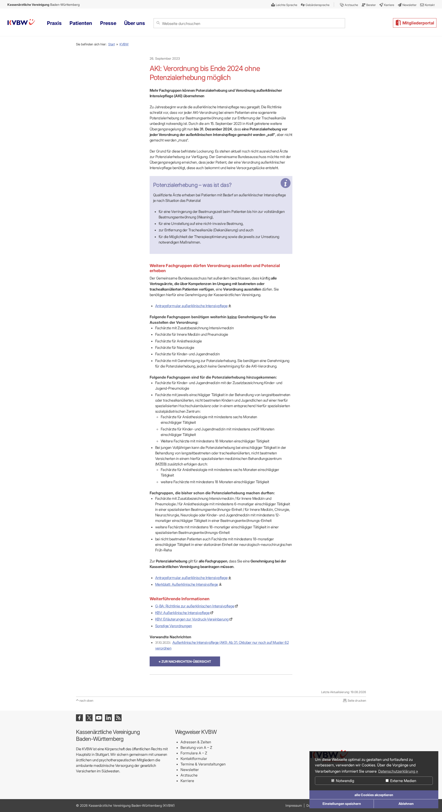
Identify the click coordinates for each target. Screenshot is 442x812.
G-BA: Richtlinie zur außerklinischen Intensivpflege (194, 606)
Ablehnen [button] (406, 804)
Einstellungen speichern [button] (342, 804)
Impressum (293, 805)
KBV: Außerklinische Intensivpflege (182, 612)
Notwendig (344, 780)
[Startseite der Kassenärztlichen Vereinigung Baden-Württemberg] (21, 22)
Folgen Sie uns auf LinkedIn (108, 717)
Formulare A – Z (193, 753)
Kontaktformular (193, 758)
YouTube (98, 717)
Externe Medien (402, 780)
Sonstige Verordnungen (173, 626)
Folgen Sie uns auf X (89, 717)
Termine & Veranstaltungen (203, 764)
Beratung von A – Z (196, 747)
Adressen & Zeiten (195, 742)
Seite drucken (357, 700)
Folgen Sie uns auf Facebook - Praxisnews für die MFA (79, 717)
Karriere (187, 780)
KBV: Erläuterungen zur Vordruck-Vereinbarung (192, 619)
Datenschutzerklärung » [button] (398, 771)
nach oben (86, 700)
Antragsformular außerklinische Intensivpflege (191, 305)
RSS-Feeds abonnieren (118, 717)
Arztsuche (189, 775)
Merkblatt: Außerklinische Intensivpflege (186, 584)
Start (111, 44)
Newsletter (189, 769)
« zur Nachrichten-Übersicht (185, 661)
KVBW (123, 44)
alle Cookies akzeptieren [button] (374, 795)
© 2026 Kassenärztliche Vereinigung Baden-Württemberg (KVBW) (125, 805)
